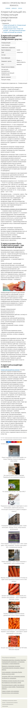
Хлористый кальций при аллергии (12, 32)
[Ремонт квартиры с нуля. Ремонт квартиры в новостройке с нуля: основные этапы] (14, 560)
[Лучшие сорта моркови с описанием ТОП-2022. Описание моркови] (14, 646)
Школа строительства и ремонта (14, 4)
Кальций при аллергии (17, 439)
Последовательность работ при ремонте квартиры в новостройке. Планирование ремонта (13, 686)
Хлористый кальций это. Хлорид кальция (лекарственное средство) (14, 26)
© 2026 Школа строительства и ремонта (9, 700)
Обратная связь (5, 706)
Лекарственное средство (17, 437)
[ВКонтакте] (8, 442)
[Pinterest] (14, 442)
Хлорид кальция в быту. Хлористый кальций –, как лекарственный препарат (14, 29)
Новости (14, 8)
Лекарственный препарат (8, 439)
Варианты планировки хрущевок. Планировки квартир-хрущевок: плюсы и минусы (13, 668)
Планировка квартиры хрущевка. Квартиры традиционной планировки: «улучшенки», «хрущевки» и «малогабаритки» (14, 661)
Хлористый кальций (8, 437)
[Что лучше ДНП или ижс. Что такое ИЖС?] (14, 490)
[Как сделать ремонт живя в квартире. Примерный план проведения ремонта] (14, 473)
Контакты (4, 702)
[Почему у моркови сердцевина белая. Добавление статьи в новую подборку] (14, 612)
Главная (7, 8)
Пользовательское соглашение (12, 702)
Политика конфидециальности (7, 704)
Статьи (20, 8)
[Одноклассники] (19, 442)
